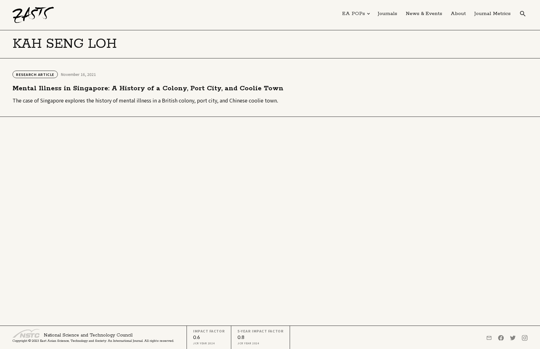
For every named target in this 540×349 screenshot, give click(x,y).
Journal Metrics (492, 13)
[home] (33, 15)
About (458, 13)
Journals (387, 13)
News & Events (424, 13)
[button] (356, 14)
